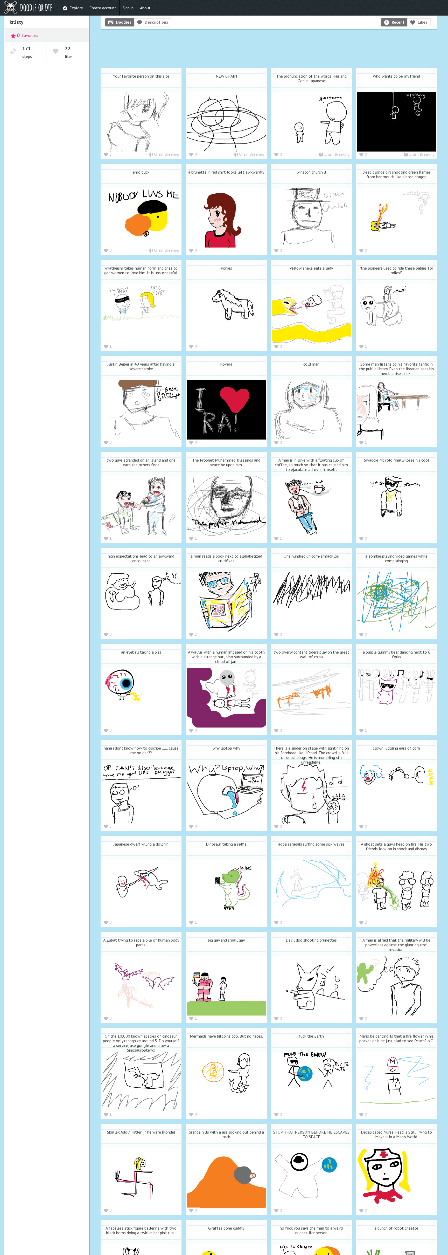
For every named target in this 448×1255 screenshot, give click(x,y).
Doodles (123, 22)
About (145, 7)
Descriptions (156, 22)
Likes (423, 22)
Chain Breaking (166, 154)
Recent (398, 22)
